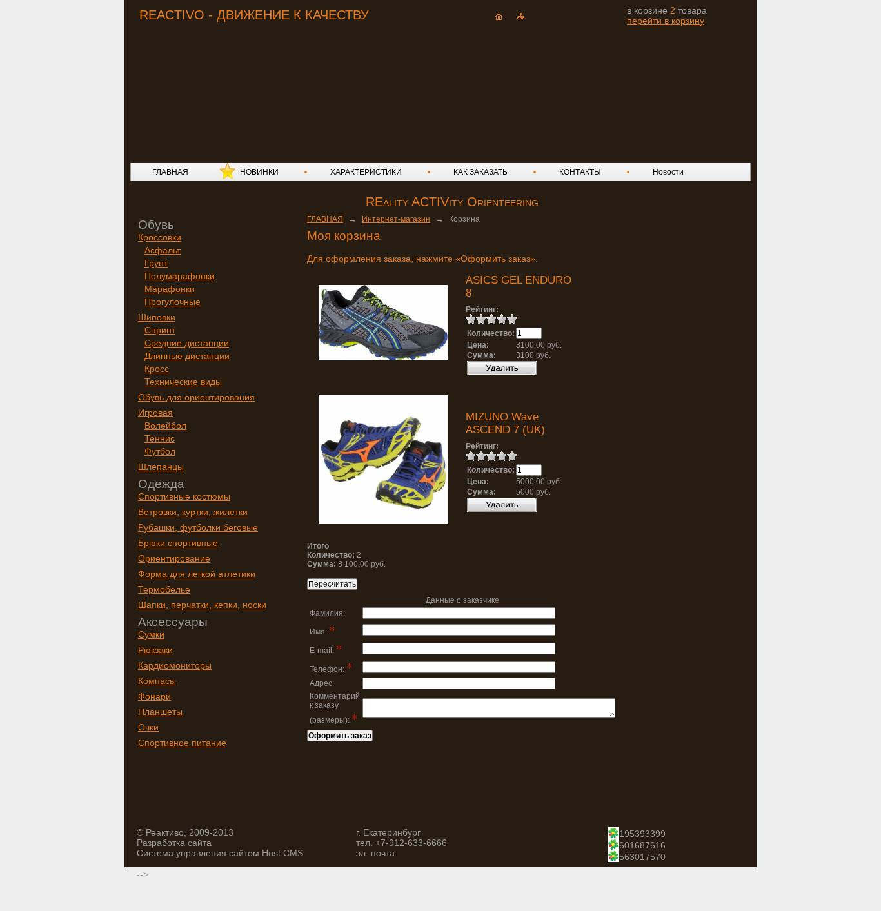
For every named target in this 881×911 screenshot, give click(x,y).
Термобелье (164, 589)
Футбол (159, 451)
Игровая (155, 412)
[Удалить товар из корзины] (502, 372)
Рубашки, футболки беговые (198, 527)
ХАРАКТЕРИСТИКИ (366, 172)
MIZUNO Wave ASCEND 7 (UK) (505, 423)
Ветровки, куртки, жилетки (193, 512)
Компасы (157, 681)
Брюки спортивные (178, 543)
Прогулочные (172, 302)
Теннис (159, 438)
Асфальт (162, 250)
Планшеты (160, 712)
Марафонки (169, 289)
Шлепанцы (161, 467)
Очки (148, 727)
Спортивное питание (182, 743)
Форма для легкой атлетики (196, 574)
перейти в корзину (665, 20)
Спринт (159, 330)
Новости (668, 172)
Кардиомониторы (175, 665)
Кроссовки (159, 237)
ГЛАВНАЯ (170, 172)
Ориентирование (174, 558)
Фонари (154, 696)
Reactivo (244, 81)
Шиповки (156, 317)
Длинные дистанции (187, 356)
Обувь (156, 224)
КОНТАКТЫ (580, 172)
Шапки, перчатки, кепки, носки (202, 605)
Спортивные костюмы (184, 496)
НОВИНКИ (259, 172)
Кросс (156, 369)
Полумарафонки (179, 276)
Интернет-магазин (396, 219)
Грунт (156, 263)
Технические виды (183, 382)
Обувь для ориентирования (196, 397)
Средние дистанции (186, 343)
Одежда (161, 484)
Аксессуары (173, 622)
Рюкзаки (155, 650)
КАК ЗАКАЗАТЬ (480, 172)
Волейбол (165, 425)
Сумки (151, 634)
